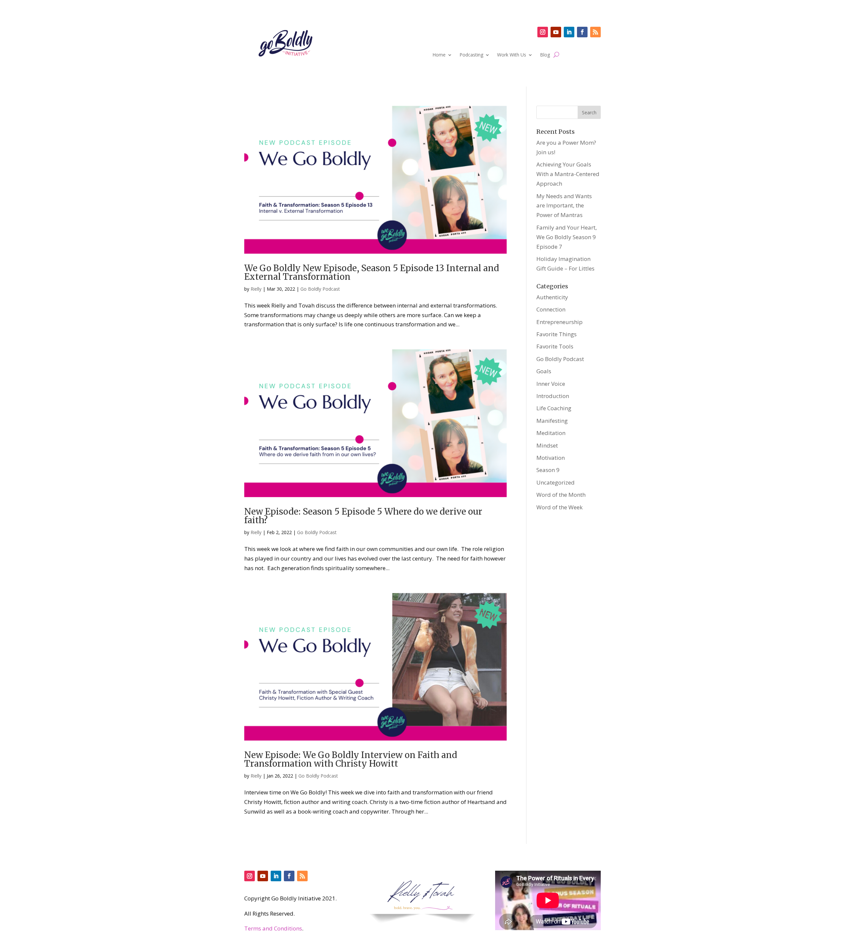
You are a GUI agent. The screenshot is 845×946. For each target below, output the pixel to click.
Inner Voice (550, 383)
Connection (550, 309)
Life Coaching (553, 408)
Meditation (550, 433)
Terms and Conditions (273, 928)
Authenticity (552, 297)
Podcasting (471, 55)
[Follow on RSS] (595, 32)
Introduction (552, 396)
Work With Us (511, 55)
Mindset (547, 445)
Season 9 (547, 470)
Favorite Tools (554, 346)
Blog (545, 55)
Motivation (550, 457)
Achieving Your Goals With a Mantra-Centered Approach (567, 174)
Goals (543, 371)
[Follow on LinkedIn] (569, 32)
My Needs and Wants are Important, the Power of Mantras (564, 205)
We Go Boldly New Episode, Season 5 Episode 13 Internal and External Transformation (371, 272)
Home (439, 55)
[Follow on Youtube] (556, 32)
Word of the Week (559, 507)
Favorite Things (556, 334)
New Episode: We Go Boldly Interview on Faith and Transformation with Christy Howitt (350, 759)
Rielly (256, 289)
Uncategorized (555, 482)
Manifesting (552, 420)
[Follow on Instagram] (542, 32)
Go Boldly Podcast (320, 289)
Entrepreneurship (559, 322)
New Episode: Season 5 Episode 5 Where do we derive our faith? (363, 516)
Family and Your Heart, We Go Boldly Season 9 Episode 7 (566, 237)
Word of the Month (561, 494)
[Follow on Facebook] (582, 32)
